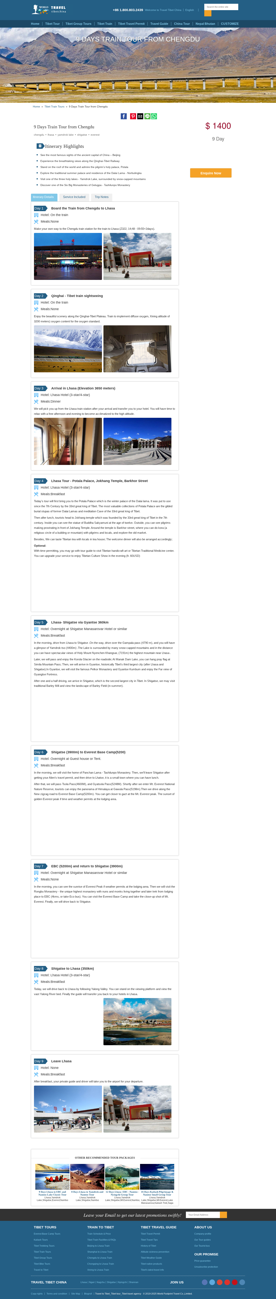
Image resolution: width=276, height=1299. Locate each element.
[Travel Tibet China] (52, 9)
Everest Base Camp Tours (47, 1234)
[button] (190, 10)
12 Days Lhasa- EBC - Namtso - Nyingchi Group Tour (122, 1193)
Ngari (92, 1282)
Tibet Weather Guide (151, 1258)
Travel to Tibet (41, 1270)
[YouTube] (227, 1282)
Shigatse (111, 1282)
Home (35, 23)
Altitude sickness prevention (155, 1252)
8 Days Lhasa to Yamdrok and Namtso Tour (87, 1193)
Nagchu (101, 1282)
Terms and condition (57, 1294)
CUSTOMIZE (230, 23)
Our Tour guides (202, 1240)
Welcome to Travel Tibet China (163, 10)
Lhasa (84, 1282)
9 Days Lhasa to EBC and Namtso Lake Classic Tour (52, 1193)
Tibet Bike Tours (42, 1264)
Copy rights (37, 1294)
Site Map (75, 1294)
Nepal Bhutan (205, 23)
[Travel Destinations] (201, 10)
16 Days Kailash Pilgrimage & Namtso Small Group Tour (157, 1193)
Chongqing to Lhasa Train (100, 1264)
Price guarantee (202, 1261)
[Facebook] (204, 1282)
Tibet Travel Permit (131, 23)
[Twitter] (212, 1282)
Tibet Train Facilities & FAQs (101, 1240)
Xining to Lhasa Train (98, 1270)
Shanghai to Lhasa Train (99, 1252)
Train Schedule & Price (99, 1234)
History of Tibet (148, 1246)
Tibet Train (104, 23)
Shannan (133, 1282)
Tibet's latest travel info (152, 1270)
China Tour (182, 23)
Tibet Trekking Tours (44, 1246)
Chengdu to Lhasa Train (99, 1258)
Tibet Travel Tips (149, 1240)
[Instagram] (242, 1282)
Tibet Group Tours (78, 23)
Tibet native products (151, 1264)
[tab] (45, 198)
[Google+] (219, 1282)
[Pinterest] (235, 1282)
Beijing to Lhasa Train (98, 1246)
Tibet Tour (52, 23)
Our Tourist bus (202, 1246)
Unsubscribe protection (206, 1267)
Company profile (202, 1234)
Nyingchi (122, 1282)
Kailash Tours (41, 1240)
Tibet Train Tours (54, 106)
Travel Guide (159, 23)
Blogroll (88, 1294)
